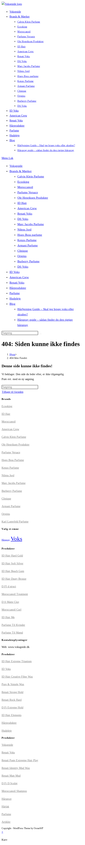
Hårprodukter (17, 287)
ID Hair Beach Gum (13, 571)
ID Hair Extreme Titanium (17, 661)
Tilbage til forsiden (12, 391)
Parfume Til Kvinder (13, 625)
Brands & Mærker (20, 171)
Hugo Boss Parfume (13, 460)
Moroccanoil (25, 187)
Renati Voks (24, 213)
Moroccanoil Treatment (15, 594)
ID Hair (22, 203)
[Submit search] (40, 333)
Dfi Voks (22, 218)
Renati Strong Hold (12, 692)
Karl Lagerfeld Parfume (15, 521)
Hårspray (6, 540)
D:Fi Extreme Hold (12, 707)
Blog (12, 303)
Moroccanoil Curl (11, 609)
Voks (16, 538)
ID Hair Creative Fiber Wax (17, 676)
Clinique (22, 250)
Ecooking (23, 181)
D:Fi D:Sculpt (9, 783)
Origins (21, 256)
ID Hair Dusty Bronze (14, 578)
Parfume (14, 293)
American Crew (27, 208)
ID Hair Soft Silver (12, 563)
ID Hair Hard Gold (12, 555)
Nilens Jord (24, 229)
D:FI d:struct (9, 586)
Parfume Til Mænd (12, 632)
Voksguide (16, 165)
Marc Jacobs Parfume (30, 224)
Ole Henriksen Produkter (32, 197)
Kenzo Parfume (27, 240)
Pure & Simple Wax (13, 684)
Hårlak (5, 806)
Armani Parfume (27, 245)
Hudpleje (15, 298)
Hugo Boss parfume (29, 234)
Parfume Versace (27, 192)
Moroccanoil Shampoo (14, 791)
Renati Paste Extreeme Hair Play (20, 760)
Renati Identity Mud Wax (16, 768)
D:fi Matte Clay (10, 602)
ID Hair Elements (11, 715)
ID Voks (14, 272)
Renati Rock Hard (12, 699)
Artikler (6, 821)
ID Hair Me (8, 617)
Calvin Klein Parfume (30, 176)
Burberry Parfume (28, 261)
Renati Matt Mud (11, 775)
